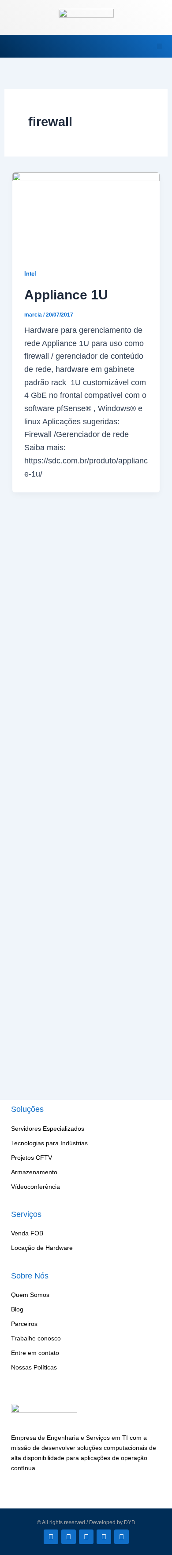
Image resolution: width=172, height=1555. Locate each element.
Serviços (26, 1214)
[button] (17, 46)
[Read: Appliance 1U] (86, 213)
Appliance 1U (66, 295)
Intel (30, 273)
